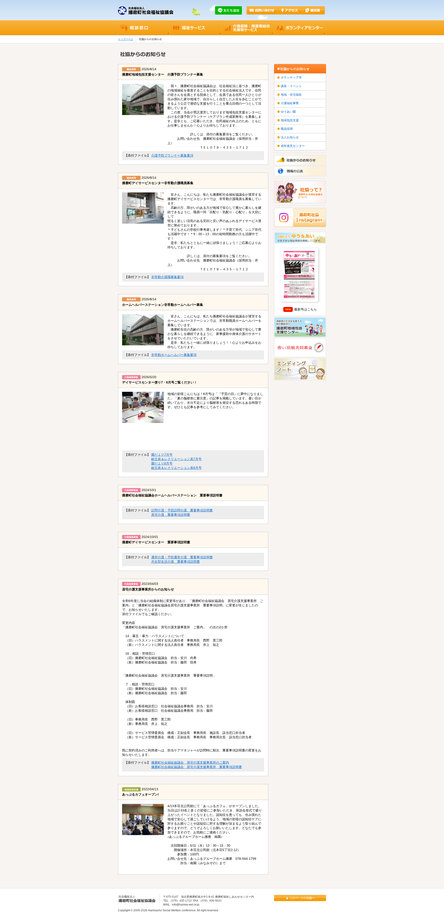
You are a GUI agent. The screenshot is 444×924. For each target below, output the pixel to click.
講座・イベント (291, 86)
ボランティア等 (291, 77)
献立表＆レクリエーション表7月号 (176, 459)
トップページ (125, 39)
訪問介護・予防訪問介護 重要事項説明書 (182, 510)
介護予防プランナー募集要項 (172, 155)
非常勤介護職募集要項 (167, 277)
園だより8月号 (162, 463)
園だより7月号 (162, 454)
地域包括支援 (290, 120)
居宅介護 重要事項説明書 (170, 515)
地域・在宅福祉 (291, 94)
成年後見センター (293, 146)
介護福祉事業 (290, 103)
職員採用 (287, 129)
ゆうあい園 (288, 111)
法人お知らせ (290, 137)
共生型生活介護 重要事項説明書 (175, 561)
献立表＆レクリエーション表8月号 (176, 468)
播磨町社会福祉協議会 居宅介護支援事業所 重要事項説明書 (196, 767)
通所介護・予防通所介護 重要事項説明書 (182, 557)
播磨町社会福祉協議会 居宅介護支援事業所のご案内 (190, 762)
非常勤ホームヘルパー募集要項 (174, 355)
